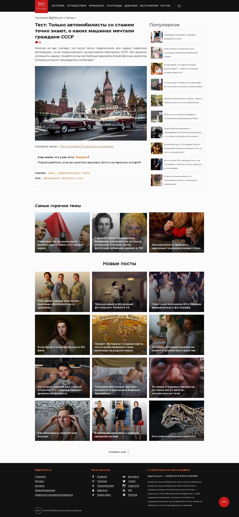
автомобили (51, 178)
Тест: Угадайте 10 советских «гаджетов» (87, 146)
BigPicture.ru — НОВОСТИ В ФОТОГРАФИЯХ (173, 476)
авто (51, 173)
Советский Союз (68, 173)
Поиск (189, 5)
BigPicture (56, 17)
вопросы (68, 178)
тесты (70, 17)
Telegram (81, 157)
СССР (80, 178)
